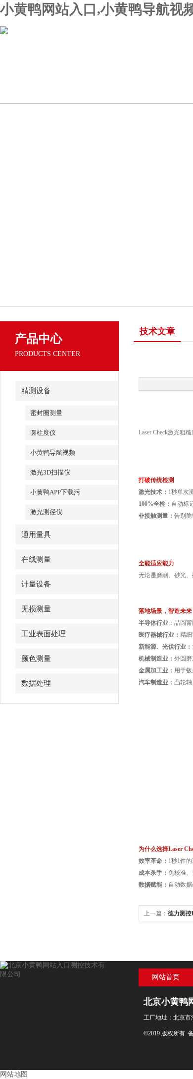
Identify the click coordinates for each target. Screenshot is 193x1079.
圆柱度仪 (43, 432)
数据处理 (36, 683)
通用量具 (36, 535)
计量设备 (36, 584)
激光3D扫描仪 (50, 472)
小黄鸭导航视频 (52, 452)
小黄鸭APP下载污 (55, 492)
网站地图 (14, 1074)
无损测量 (36, 609)
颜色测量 (36, 658)
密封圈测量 (46, 413)
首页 (35, 91)
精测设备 (36, 391)
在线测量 (36, 559)
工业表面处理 (43, 634)
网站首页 (166, 977)
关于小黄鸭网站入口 (106, 91)
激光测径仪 (46, 512)
